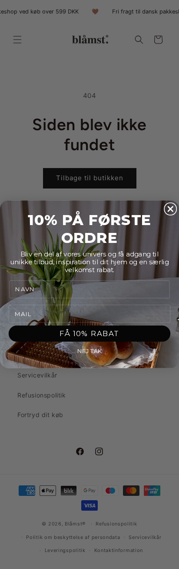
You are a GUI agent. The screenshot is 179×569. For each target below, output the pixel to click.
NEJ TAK (89, 351)
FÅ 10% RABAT (89, 334)
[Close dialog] (170, 209)
